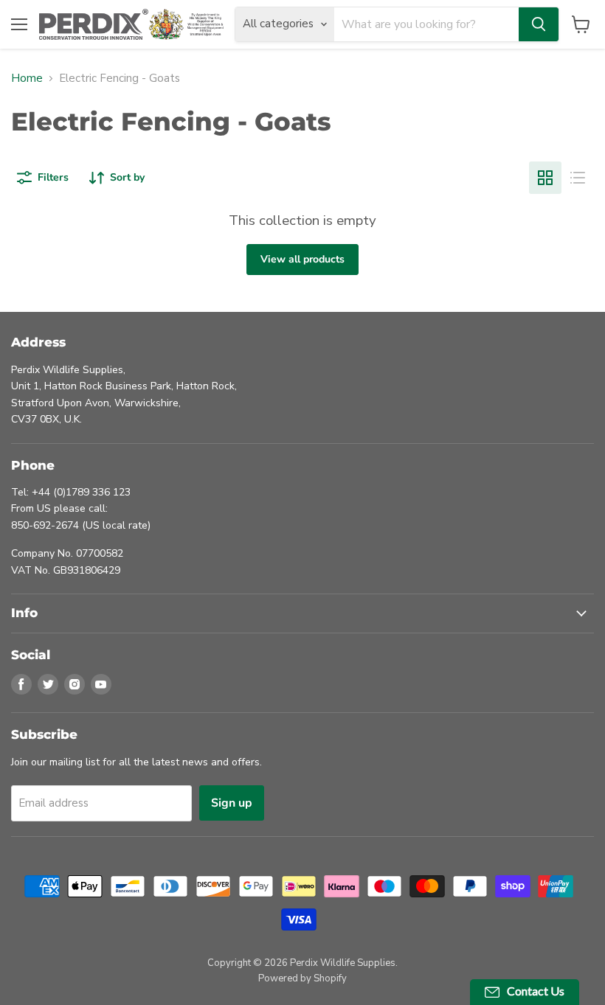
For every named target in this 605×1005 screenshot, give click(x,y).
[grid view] (545, 177)
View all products (302, 259)
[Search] (539, 24)
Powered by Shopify (302, 978)
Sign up (231, 803)
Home (27, 78)
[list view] (577, 177)
